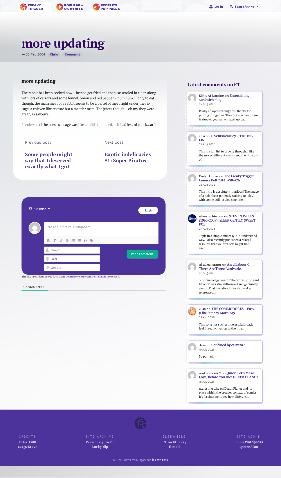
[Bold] (48, 240)
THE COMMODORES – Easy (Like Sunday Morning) (226, 310)
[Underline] (61, 240)
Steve (33, 446)
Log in (218, 7)
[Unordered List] (79, 240)
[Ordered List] (73, 240)
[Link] (91, 240)
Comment (72, 54)
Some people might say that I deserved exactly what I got (48, 160)
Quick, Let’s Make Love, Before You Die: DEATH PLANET (228, 375)
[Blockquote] (85, 240)
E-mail (174, 446)
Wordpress (254, 442)
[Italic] (55, 240)
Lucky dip (100, 446)
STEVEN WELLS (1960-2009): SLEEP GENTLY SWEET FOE (227, 220)
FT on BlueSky (174, 442)
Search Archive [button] (244, 7)
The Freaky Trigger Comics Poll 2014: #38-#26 (226, 178)
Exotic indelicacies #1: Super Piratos (127, 157)
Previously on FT (100, 442)
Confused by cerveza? (228, 345)
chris (54, 54)
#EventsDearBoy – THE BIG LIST (226, 138)
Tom (32, 442)
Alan (254, 446)
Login (148, 210)
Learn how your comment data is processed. (93, 276)
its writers (160, 460)
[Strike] (67, 240)
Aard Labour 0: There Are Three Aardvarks (224, 266)
